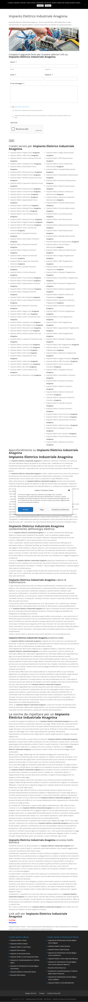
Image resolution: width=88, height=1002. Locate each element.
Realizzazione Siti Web (34, 999)
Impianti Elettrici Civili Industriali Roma (24, 957)
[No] (85, 4)
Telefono (49, 75)
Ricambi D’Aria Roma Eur (57, 968)
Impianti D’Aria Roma (17, 950)
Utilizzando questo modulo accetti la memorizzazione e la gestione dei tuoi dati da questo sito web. (43, 116)
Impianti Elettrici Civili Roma (20, 947)
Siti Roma (47, 999)
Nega (42, 509)
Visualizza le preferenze (60, 509)
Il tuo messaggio (17, 83)
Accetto (40, 5)
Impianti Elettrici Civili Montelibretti (61, 983)
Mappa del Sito (30, 993)
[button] (69, 490)
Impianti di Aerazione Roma (20, 954)
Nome (13, 62)
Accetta (25, 509)
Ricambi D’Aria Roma (17, 975)
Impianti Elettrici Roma (18, 940)
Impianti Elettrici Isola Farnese (59, 946)
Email (13, 75)
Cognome (48, 69)
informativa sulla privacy (22, 107)
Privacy (41, 993)
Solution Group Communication (64, 999)
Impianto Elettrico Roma (19, 944)
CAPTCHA (13, 123)
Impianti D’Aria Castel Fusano (58, 950)
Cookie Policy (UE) (53, 993)
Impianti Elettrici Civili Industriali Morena (63, 959)
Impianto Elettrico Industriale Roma (23, 972)
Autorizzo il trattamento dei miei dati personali (28, 110)
